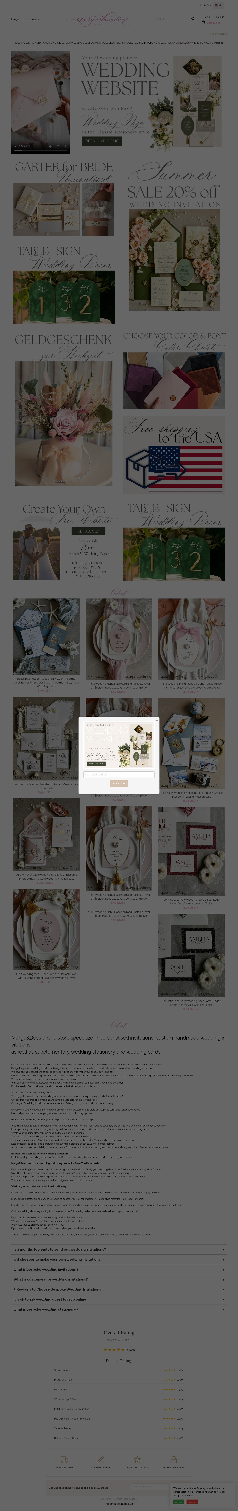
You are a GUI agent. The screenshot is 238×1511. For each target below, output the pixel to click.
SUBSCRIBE (119, 783)
